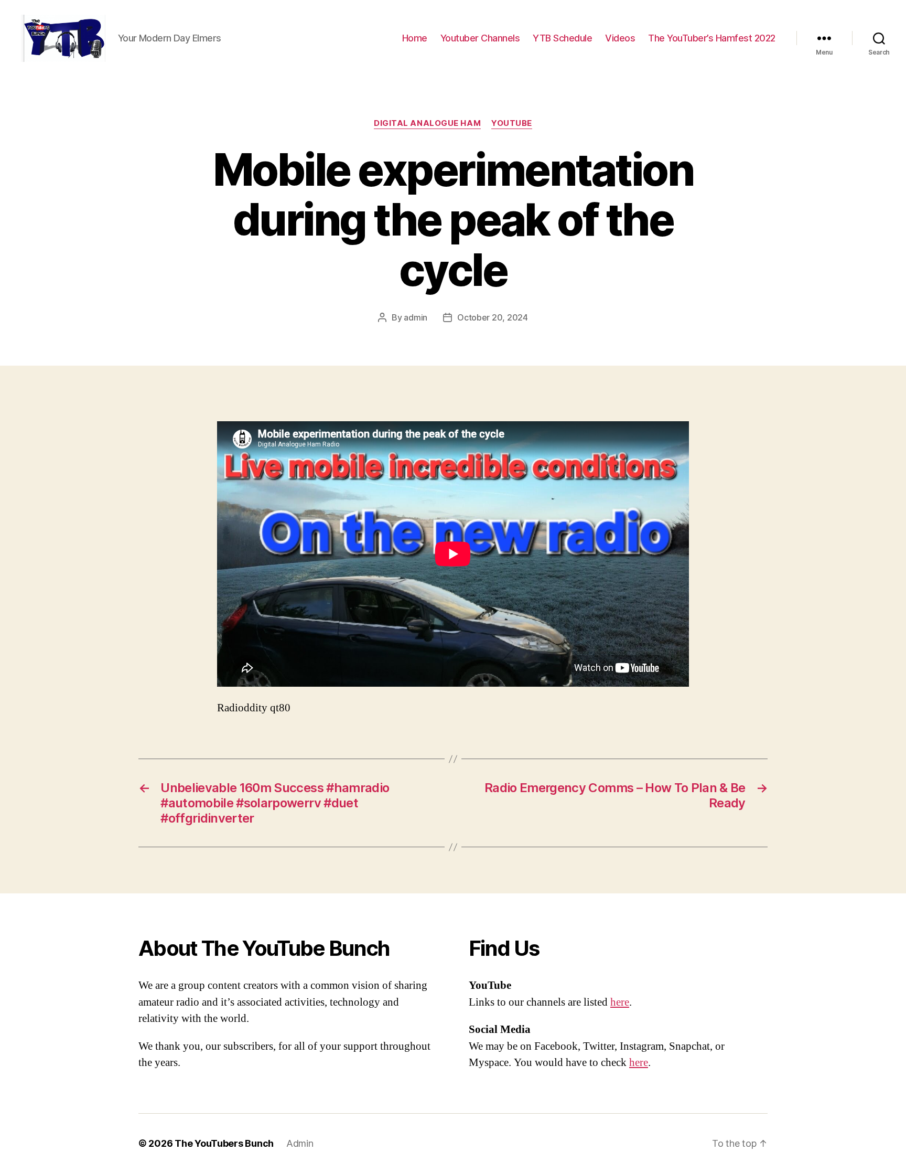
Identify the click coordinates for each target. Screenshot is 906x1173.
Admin (300, 1143)
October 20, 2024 (492, 317)
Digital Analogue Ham (427, 123)
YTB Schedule (562, 38)
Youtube (511, 123)
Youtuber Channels (480, 38)
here (619, 1002)
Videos (620, 38)
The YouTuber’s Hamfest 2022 (711, 38)
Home (414, 38)
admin (415, 317)
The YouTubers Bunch (224, 1143)
